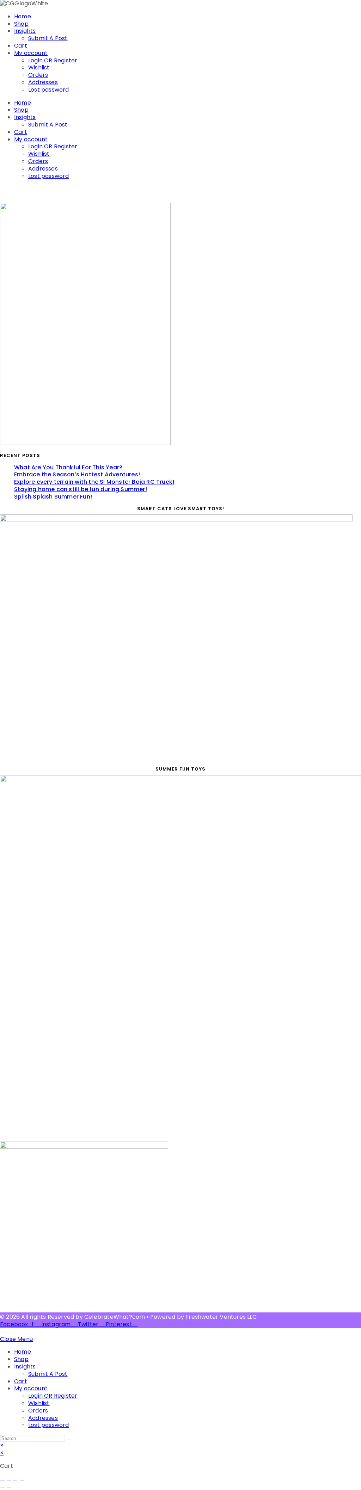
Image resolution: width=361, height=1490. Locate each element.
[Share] (15, 1481)
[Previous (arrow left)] (2, 1488)
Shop (21, 24)
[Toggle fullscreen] (8, 1481)
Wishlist (39, 67)
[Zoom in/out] (2, 1481)
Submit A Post (48, 38)
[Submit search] (69, 1440)
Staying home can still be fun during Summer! (80, 489)
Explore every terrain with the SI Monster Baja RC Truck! (94, 482)
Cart (20, 46)
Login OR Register (52, 60)
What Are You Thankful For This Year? (68, 467)
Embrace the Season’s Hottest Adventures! (77, 474)
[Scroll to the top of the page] (2, 1332)
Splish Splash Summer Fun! (53, 497)
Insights (25, 31)
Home (22, 16)
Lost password (48, 90)
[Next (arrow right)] (8, 1488)
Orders (38, 75)
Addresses (43, 82)
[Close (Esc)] (21, 1481)
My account (31, 53)
